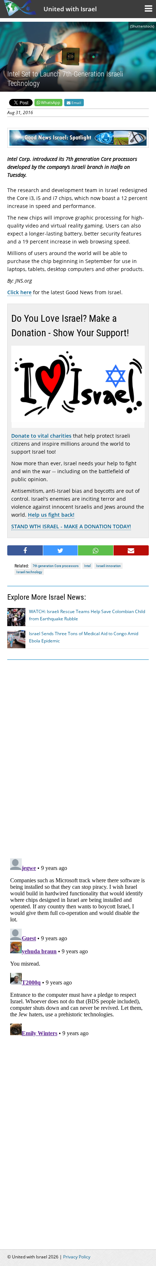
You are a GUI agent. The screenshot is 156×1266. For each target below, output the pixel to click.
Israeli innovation (108, 566)
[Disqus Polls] (78, 757)
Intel (87, 566)
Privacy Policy (76, 1257)
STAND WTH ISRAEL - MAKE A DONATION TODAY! (71, 526)
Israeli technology (29, 572)
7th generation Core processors (56, 566)
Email (75, 102)
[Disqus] (78, 946)
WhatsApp (50, 102)
